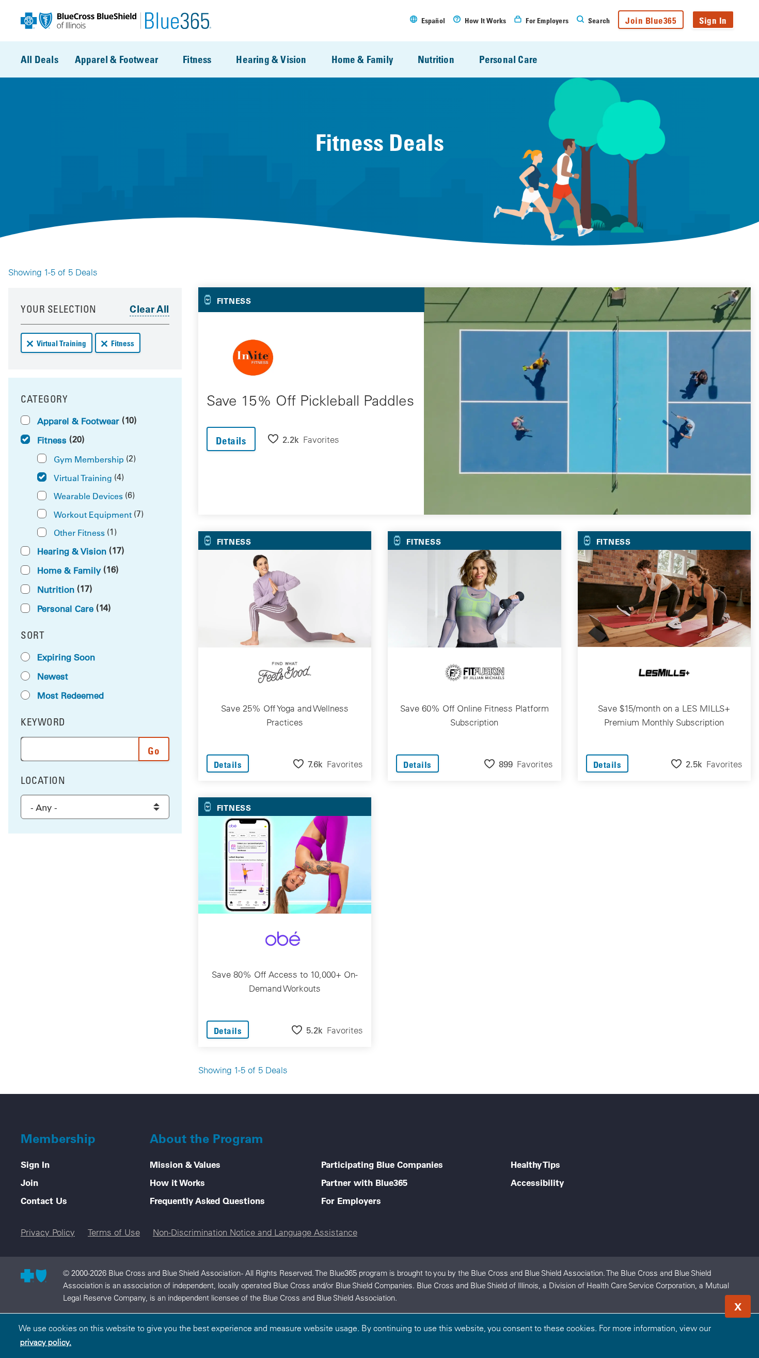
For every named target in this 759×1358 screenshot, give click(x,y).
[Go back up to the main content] (688, 1303)
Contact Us (44, 1200)
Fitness (197, 59)
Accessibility (537, 1182)
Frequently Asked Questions (207, 1200)
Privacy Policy (48, 1232)
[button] (303, 439)
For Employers (351, 1200)
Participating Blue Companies (382, 1164)
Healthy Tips (535, 1164)
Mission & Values (185, 1164)
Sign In (713, 20)
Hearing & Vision (271, 59)
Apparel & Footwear (116, 59)
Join (29, 1182)
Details (231, 440)
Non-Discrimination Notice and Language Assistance (255, 1232)
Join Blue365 (650, 20)
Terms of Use (114, 1232)
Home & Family (362, 59)
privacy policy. (45, 1342)
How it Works (177, 1182)
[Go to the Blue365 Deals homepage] (116, 20)
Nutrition (436, 59)
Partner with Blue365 (364, 1182)
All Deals (39, 59)
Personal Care (508, 59)
